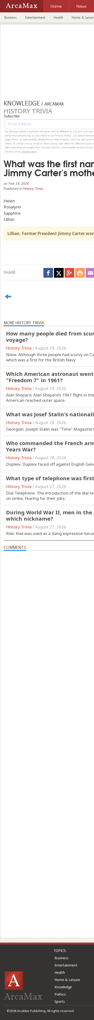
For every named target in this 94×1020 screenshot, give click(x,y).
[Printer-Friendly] (80, 273)
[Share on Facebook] (48, 273)
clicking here (29, 151)
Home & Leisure (67, 979)
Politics (60, 994)
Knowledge (63, 987)
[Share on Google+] (69, 273)
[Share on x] (59, 273)
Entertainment (35, 17)
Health (58, 17)
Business (10, 17)
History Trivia (33, 188)
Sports (59, 1001)
